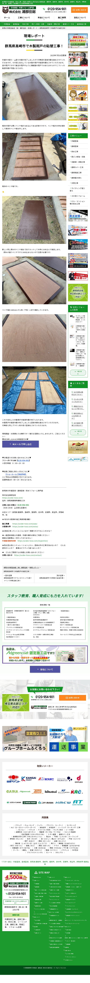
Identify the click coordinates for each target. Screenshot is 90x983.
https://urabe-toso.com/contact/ (28, 555)
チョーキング (29, 825)
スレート (49, 852)
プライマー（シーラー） (55, 825)
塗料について (68, 877)
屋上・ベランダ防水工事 (40, 890)
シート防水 (70, 830)
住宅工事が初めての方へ (55, 880)
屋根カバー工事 (38, 902)
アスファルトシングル (35, 852)
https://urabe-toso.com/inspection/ (33, 541)
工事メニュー (37, 880)
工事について (52, 877)
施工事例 (36, 926)
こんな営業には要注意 (55, 923)
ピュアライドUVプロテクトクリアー (74, 912)
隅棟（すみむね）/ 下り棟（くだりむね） (64, 848)
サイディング (71, 825)
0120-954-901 (57, 9)
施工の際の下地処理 (54, 896)
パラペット (65, 850)
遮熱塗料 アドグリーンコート (73, 915)
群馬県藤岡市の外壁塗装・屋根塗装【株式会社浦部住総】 (39, 967)
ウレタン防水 (58, 830)
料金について (37, 917)
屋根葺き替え (76, 178)
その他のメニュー (69, 960)
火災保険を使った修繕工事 (41, 923)
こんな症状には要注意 (55, 902)
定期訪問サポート (54, 909)
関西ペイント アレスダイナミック (74, 883)
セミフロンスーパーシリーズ (72, 923)
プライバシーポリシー (71, 957)
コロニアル (59, 852)
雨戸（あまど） (30, 841)
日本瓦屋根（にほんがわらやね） (33, 834)
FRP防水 (75, 850)
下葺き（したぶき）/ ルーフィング (66, 836)
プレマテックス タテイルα (72, 880)
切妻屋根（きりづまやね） (21, 848)
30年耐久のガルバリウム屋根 (55, 937)
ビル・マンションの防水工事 (40, 914)
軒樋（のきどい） (36, 850)
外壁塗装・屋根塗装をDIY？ (56, 941)
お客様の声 (37, 929)
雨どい (53, 843)
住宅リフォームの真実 (54, 912)
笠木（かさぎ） (32, 839)
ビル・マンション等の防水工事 (77, 202)
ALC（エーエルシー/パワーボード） (24, 827)
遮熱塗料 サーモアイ (71, 899)
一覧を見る (79, 372)
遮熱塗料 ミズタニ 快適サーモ (73, 886)
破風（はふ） (31, 845)
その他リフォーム (78, 196)
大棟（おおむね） (40, 848)
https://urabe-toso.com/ (12, 498)
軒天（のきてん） (17, 845)
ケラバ (56, 845)
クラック (18, 825)
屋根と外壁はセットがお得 (56, 944)
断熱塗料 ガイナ (70, 890)
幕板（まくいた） (45, 841)
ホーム (7, 18)
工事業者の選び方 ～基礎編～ (56, 920)
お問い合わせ (68, 950)
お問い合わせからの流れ (55, 886)
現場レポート (38, 933)
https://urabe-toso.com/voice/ (25, 526)
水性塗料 (52, 827)
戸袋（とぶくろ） (75, 839)
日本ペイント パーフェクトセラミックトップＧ (76, 920)
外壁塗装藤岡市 (78, 452)
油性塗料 (43, 827)
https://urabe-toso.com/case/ (24, 524)
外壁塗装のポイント (54, 915)
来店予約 (67, 947)
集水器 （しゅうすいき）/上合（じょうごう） (31, 843)
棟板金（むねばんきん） (67, 843)
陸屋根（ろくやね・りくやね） (50, 832)
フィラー (40, 825)
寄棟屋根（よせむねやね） (71, 845)
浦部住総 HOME (37, 877)
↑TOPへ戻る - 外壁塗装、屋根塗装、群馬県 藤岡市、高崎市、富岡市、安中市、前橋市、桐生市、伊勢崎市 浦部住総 (45, 862)
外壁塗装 (7, 24)
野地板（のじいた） (17, 839)
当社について (46, 669)
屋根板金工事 (81, 24)
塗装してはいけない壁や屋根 (56, 926)
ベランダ (31, 830)
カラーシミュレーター (55, 893)
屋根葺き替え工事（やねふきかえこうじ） (28, 836)
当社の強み (68, 929)
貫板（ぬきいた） (45, 845)
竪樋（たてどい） (52, 850)
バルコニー (22, 830)
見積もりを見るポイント (55, 929)
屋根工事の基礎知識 (54, 947)
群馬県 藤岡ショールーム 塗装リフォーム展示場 (76, 937)
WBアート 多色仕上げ (71, 893)
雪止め (48, 836)
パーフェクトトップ (70, 902)
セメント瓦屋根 (70, 832)
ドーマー (16, 850)
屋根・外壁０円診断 (54, 883)
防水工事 (25, 24)
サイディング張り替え (77, 189)
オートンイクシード (54, 899)
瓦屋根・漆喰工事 (53, 24)
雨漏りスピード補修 (54, 890)
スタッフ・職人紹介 (70, 941)
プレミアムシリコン (70, 906)
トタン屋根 (52, 834)
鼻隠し (24, 850)
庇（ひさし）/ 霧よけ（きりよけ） (53, 839)
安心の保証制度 (53, 906)
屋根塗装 (16, 24)
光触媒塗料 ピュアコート (72, 909)
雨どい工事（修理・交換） (41, 893)
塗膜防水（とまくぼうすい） (26, 832)
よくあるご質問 (69, 953)
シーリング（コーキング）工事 (69, 827)
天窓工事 (74, 183)
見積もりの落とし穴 (54, 933)
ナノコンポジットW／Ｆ (71, 896)
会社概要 (68, 933)
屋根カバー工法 (68, 24)
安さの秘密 (37, 920)
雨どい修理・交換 (38, 24)
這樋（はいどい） (60, 841)
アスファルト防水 (44, 830)
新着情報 (68, 944)
